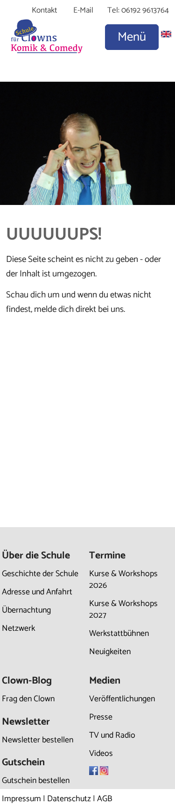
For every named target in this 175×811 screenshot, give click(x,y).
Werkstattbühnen (119, 634)
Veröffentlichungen (122, 699)
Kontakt (44, 10)
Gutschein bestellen (36, 781)
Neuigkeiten (110, 652)
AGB (104, 799)
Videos (101, 754)
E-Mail (83, 10)
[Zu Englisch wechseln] (166, 35)
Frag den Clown (28, 699)
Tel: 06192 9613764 (138, 10)
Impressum (21, 799)
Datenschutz (69, 799)
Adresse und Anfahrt (37, 592)
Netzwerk (18, 628)
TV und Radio (112, 735)
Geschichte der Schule (40, 574)
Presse (100, 717)
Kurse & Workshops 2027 (123, 609)
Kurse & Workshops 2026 (123, 579)
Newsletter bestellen (37, 740)
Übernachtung (26, 610)
